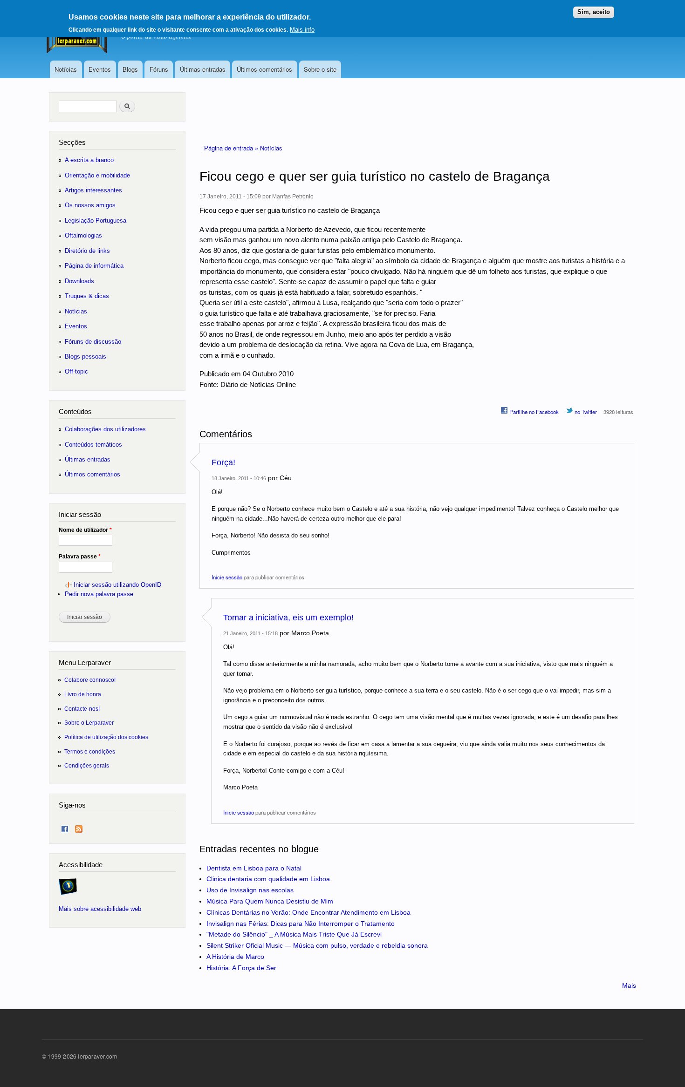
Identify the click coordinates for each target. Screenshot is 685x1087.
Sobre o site (320, 69)
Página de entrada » (232, 147)
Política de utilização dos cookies (106, 737)
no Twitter (585, 411)
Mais (629, 985)
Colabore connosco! (90, 680)
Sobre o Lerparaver (89, 723)
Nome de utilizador (85, 530)
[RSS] (78, 827)
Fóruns (159, 69)
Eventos (100, 69)
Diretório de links (87, 250)
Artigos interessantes (93, 190)
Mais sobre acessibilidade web (100, 908)
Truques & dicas (87, 295)
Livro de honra (82, 694)
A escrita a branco (89, 159)
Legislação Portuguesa (95, 220)
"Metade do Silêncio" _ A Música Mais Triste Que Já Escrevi (294, 934)
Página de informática (94, 265)
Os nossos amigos (90, 205)
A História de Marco (235, 956)
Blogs (130, 69)
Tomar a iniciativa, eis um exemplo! (288, 617)
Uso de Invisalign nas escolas (250, 890)
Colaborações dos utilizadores (105, 429)
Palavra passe (80, 556)
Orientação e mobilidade (97, 175)
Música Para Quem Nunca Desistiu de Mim (269, 901)
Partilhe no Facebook (533, 411)
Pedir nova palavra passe (99, 594)
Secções (72, 142)
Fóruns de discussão (93, 341)
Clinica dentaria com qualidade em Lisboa (268, 879)
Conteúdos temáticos (93, 444)
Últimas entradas (203, 69)
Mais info (302, 29)
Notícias (66, 69)
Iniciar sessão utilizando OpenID (117, 584)
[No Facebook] (64, 827)
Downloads (79, 281)
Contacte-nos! (82, 709)
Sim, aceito (593, 11)
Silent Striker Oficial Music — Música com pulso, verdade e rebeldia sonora (317, 945)
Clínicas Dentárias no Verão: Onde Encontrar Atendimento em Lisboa (308, 912)
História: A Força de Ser (241, 968)
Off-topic (76, 371)
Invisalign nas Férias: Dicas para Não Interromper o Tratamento (300, 923)
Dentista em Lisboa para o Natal (253, 868)
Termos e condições (89, 751)
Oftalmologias (83, 235)
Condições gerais (86, 765)
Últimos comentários (264, 69)
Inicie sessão (227, 577)
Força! (223, 462)
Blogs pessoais (85, 356)
